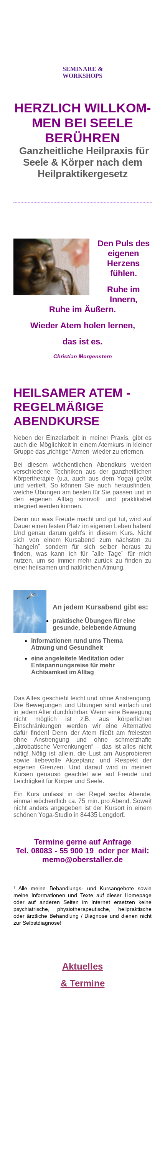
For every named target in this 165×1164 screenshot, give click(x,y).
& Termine (83, 983)
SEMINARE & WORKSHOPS (83, 72)
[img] (82, 39)
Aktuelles (82, 966)
